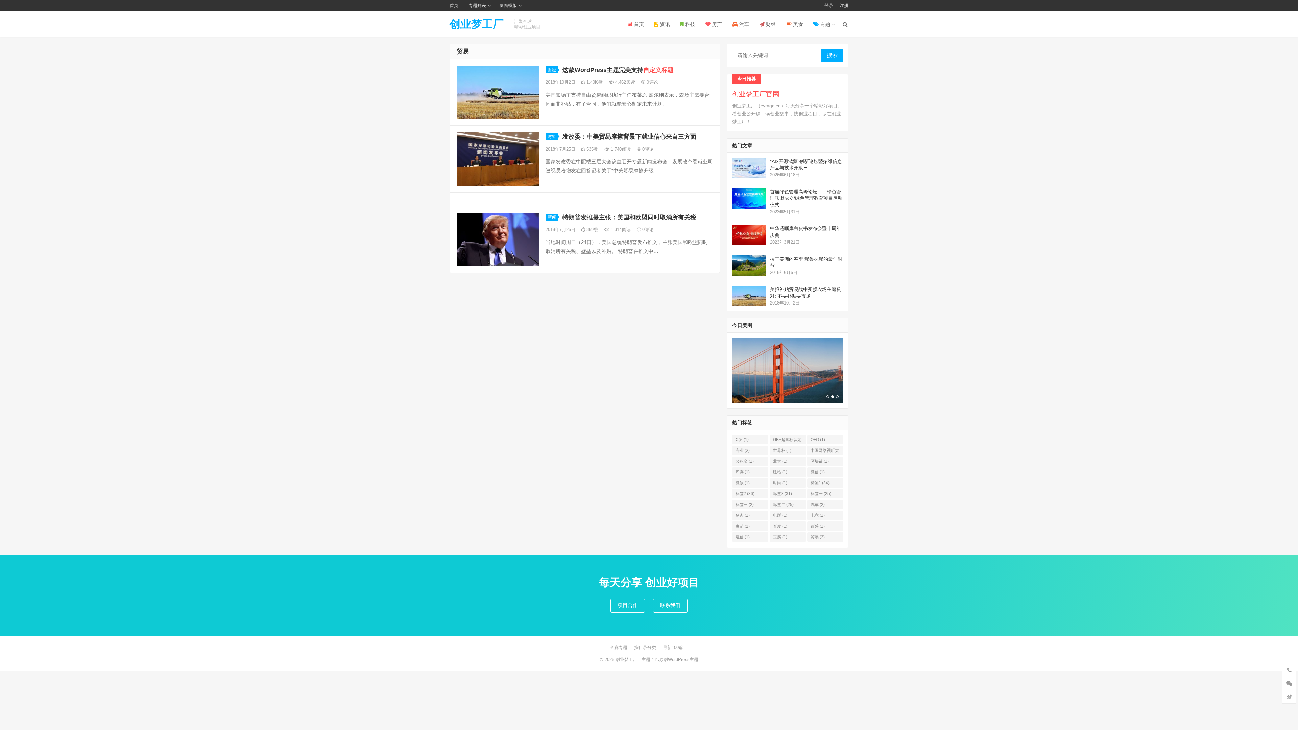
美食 (797, 24)
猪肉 (743, 515)
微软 (743, 483)
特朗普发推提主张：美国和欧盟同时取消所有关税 (629, 217)
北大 (780, 461)
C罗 (742, 439)
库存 (743, 472)
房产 (716, 24)
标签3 (782, 493)
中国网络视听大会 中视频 (825, 451)
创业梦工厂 (477, 24)
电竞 (818, 515)
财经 (770, 24)
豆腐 (780, 537)
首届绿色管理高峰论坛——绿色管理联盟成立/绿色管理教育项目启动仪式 (806, 198)
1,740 (620, 149)
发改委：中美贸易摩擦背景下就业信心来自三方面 (629, 136)
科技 (689, 24)
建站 (780, 472)
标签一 (821, 493)
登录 (828, 5)
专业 (743, 450)
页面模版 (508, 5)
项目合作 (628, 605)
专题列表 (477, 5)
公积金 (745, 461)
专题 (824, 24)
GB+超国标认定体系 (787, 440)
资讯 (664, 24)
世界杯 (782, 450)
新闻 (552, 217)
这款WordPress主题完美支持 (618, 70)
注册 (844, 5)
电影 (780, 515)
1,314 (620, 229)
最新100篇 (673, 647)
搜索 (832, 55)
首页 (454, 5)
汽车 (743, 24)
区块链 (820, 461)
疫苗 (743, 526)
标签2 (745, 493)
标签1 (820, 483)
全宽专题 (618, 647)
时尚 (780, 483)
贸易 (818, 537)
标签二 (783, 504)
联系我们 (670, 605)
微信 (818, 472)
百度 (780, 526)
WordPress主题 (683, 659)
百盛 (818, 526)
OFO (818, 439)
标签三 (745, 504)
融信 (743, 537)
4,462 (624, 82)
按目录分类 (645, 647)
